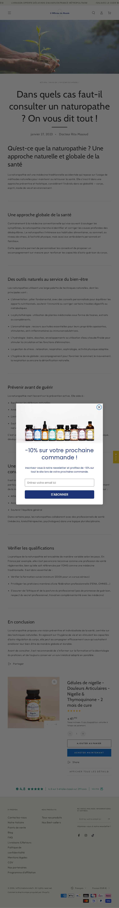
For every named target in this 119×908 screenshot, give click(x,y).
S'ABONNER (59, 494)
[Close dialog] (99, 407)
